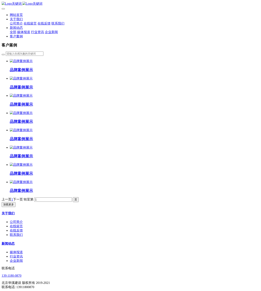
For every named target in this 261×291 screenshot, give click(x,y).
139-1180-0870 (11, 275)
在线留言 (16, 226)
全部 (13, 32)
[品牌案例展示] (21, 61)
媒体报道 (16, 252)
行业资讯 (16, 256)
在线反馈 (16, 230)
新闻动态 (8, 243)
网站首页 (16, 15)
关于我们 (8, 213)
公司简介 (16, 222)
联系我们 (16, 234)
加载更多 (8, 204)
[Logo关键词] (130, 4)
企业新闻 (16, 260)
